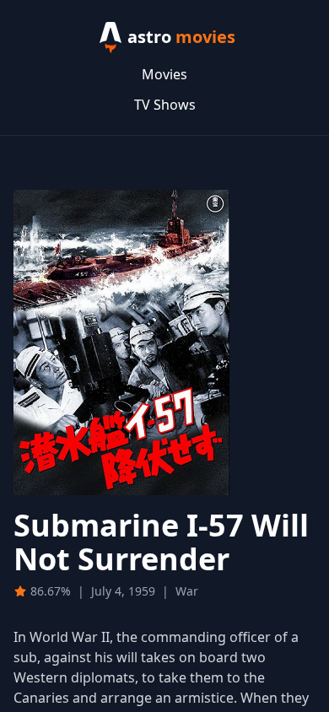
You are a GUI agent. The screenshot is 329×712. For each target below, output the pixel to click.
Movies (164, 74)
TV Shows (165, 104)
